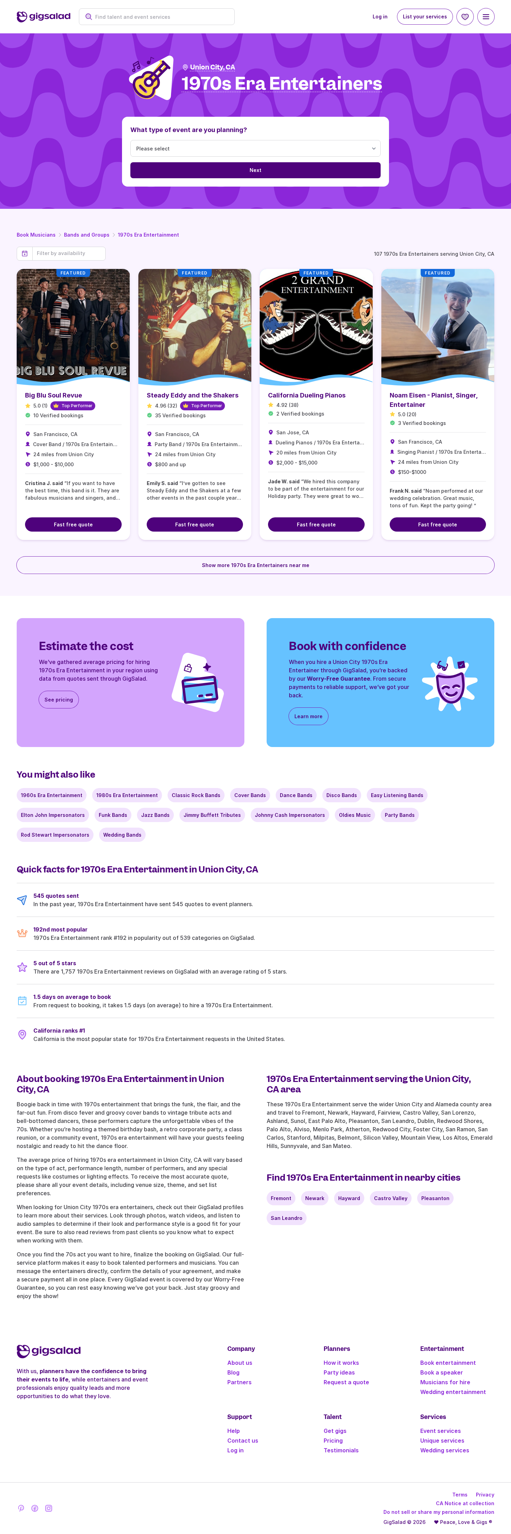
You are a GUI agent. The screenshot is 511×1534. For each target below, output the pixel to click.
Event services (440, 1430)
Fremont (281, 1198)
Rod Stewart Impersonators (55, 835)
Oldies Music (355, 815)
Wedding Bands (122, 835)
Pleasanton (435, 1198)
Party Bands (400, 815)
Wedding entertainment (453, 1391)
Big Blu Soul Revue (53, 395)
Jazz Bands (155, 815)
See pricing (58, 700)
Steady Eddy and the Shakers (192, 395)
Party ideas (339, 1372)
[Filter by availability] (69, 253)
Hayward (349, 1198)
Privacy (485, 1495)
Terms (460, 1495)
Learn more (308, 716)
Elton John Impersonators (53, 815)
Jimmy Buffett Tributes (212, 815)
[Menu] (486, 16)
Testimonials (341, 1450)
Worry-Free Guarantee (338, 678)
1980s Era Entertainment (127, 795)
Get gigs (335, 1430)
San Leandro (286, 1218)
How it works (341, 1362)
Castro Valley (390, 1198)
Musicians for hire (445, 1382)
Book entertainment (448, 1362)
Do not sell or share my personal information (438, 1512)
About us (239, 1362)
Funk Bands (113, 815)
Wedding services (444, 1450)
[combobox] (160, 16)
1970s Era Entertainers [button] (282, 84)
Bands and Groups (87, 235)
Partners (239, 1382)
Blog (233, 1372)
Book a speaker (441, 1372)
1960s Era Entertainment (51, 795)
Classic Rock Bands (196, 795)
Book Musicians (36, 235)
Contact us (242, 1440)
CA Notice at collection (465, 1503)
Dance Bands (296, 795)
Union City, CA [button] (212, 67)
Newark (314, 1198)
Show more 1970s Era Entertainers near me (255, 565)
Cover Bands (250, 795)
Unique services (442, 1440)
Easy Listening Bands (397, 795)
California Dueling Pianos (307, 395)
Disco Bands (341, 795)
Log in (380, 16)
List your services (425, 16)
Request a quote (346, 1382)
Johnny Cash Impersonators (290, 815)
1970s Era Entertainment (148, 235)
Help (233, 1430)
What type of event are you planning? (188, 129)
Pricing (333, 1440)
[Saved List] (465, 16)
